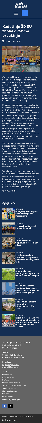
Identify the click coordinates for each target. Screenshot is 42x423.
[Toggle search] (25, 13)
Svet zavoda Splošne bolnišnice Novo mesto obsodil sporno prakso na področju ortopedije (27, 289)
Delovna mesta (8, 377)
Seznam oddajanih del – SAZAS (14, 383)
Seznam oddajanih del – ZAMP (14, 386)
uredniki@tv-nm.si (10, 367)
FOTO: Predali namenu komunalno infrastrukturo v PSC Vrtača (26, 305)
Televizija (5, 372)
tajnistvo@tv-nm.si (10, 364)
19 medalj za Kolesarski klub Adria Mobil (26, 227)
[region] (21, 405)
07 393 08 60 (7, 357)
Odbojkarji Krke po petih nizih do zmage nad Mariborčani (26, 213)
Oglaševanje (7, 374)
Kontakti (5, 380)
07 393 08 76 (7, 355)
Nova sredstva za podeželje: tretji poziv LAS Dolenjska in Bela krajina (27, 273)
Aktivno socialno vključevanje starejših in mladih (26, 243)
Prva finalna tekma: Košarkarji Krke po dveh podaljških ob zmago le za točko (27, 258)
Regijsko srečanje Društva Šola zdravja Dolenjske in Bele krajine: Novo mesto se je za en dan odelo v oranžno (27, 322)
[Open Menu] (16, 13)
